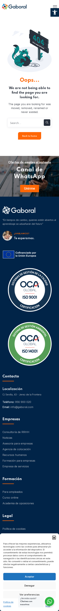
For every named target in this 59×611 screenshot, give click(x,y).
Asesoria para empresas (17, 443)
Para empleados (12, 491)
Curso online (10, 497)
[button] (54, 12)
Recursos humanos (14, 455)
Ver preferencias (29, 594)
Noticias (7, 437)
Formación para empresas (18, 460)
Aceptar (29, 576)
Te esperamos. (24, 238)
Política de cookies (14, 528)
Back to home (29, 136)
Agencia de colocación (16, 449)
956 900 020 (23, 402)
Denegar (29, 585)
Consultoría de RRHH (15, 432)
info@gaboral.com (21, 407)
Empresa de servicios (15, 466)
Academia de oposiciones (18, 503)
